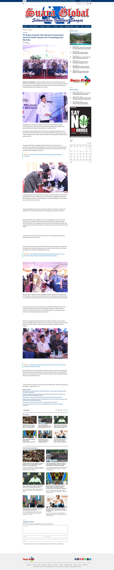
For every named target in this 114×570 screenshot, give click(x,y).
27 (80, 159)
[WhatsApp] (85, 559)
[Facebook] (76, 559)
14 (83, 154)
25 (74, 159)
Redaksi (26, 42)
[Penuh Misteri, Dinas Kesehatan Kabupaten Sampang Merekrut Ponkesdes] (45, 434)
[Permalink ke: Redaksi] (24, 42)
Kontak (57, 566)
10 (71, 154)
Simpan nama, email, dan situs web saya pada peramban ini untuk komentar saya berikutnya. (44, 543)
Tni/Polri (61, 26)
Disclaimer (66, 566)
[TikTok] (88, 559)
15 (86, 154)
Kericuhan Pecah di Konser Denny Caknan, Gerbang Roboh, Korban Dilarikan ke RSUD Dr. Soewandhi (43, 404)
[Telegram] (90, 559)
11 (74, 154)
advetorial (87, 26)
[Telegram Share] (64, 410)
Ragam (76, 26)
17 (71, 156)
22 (86, 156)
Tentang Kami (36, 566)
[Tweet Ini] (59, 410)
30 (89, 159)
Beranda (25, 26)
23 (89, 156)
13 (80, 154)
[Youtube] (83, 559)
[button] (88, 3)
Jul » (90, 162)
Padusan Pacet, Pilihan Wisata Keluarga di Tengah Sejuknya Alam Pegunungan (82, 48)
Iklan (82, 26)
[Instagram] (80, 559)
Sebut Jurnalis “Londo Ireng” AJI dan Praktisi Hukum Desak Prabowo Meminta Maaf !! (42, 397)
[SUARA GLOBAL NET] (57, 15)
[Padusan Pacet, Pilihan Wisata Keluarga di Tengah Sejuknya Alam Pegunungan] (80, 39)
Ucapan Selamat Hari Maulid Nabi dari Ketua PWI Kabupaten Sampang (57, 1)
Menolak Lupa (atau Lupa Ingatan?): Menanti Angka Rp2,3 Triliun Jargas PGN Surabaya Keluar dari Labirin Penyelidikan (44, 391)
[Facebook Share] (56, 410)
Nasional (42, 26)
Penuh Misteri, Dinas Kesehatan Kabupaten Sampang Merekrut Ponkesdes (40, 402)
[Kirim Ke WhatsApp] (67, 410)
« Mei (71, 162)
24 (71, 159)
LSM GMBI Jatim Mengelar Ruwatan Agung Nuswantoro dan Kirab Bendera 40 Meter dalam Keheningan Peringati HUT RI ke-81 (82, 67)
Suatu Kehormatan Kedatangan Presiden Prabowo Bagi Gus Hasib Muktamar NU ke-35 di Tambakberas (81, 53)
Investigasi (25, 32)
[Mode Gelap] (90, 3)
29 (86, 159)
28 (83, 159)
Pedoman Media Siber (49, 566)
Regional (48, 26)
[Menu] (23, 3)
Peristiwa (55, 26)
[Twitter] (78, 559)
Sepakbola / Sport (69, 26)
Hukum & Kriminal (33, 26)
